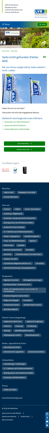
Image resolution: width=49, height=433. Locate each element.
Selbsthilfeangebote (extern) (24, 331)
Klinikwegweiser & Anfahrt (12, 335)
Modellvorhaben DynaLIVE (32, 305)
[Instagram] (47, 414)
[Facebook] (47, 418)
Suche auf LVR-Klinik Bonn (15, 125)
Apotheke (21, 245)
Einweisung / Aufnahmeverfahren (14, 377)
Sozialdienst (27, 300)
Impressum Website (9, 416)
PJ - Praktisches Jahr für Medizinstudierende (18, 232)
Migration (33, 241)
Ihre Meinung (32, 326)
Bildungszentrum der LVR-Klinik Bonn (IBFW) (18, 223)
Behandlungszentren (32, 335)
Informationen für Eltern (36, 352)
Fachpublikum (8, 360)
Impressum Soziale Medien (11, 413)
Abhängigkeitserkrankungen (32, 280)
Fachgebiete (7, 276)
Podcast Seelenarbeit (11, 197)
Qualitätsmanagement (31, 236)
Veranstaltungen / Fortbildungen (14, 364)
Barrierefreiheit (7, 420)
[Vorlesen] (45, 58)
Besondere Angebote (10, 309)
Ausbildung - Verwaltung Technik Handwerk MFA (19, 218)
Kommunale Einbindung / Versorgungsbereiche (19, 268)
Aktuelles (6, 188)
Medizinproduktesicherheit (12, 250)
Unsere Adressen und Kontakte (17, 129)
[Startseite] (41, 12)
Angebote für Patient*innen (12, 321)
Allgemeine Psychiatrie (11, 280)
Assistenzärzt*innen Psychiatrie (14, 227)
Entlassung (19, 326)
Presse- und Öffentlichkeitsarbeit (14, 241)
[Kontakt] (47, 425)
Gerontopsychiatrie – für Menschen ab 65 (17, 285)
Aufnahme (7, 326)
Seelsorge (7, 331)
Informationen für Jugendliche (13, 352)
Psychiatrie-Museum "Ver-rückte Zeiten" (28, 254)
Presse (5, 385)
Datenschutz (25, 416)
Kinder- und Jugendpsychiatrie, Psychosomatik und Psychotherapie (21, 290)
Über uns (6, 205)
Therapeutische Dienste (11, 305)
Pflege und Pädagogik (11, 300)
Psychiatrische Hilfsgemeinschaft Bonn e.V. (17, 263)
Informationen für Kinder (12, 347)
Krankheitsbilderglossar (12, 398)
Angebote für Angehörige (35, 321)
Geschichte (7, 254)
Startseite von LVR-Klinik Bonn (17, 122)
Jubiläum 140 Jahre (10, 259)
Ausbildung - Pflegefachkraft (13, 214)
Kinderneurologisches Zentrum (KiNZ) (16, 296)
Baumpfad (29, 250)
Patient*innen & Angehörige (14, 317)
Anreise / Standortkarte (32, 209)
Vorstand (7, 209)
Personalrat (40, 263)
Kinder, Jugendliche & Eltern (14, 343)
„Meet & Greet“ (9, 192)
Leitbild (17, 209)
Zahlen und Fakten (10, 390)
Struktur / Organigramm (11, 236)
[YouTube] (47, 421)
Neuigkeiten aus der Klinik (27, 192)
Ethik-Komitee (8, 245)
